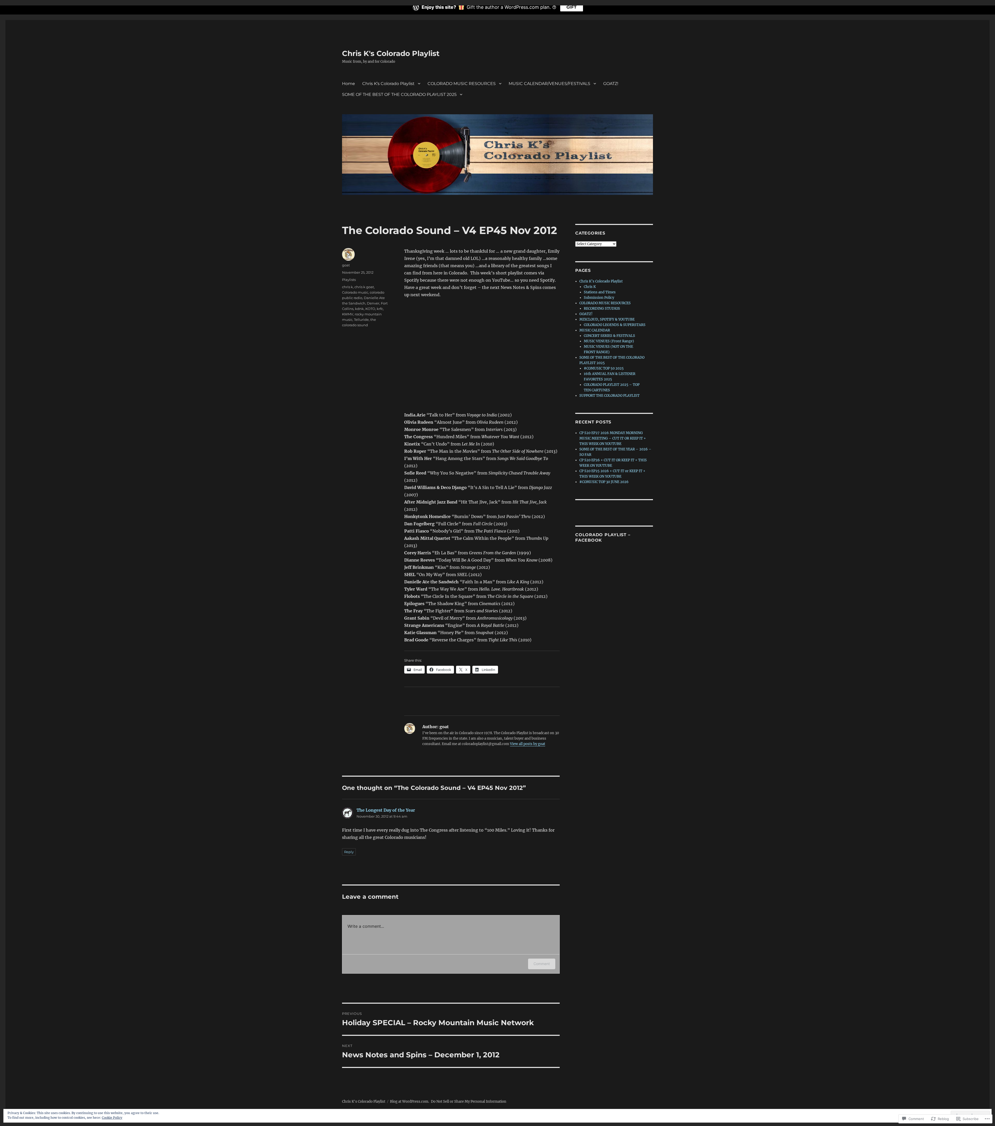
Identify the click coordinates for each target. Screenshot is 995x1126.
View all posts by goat (527, 744)
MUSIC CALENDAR (594, 330)
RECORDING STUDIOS (602, 308)
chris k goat (364, 287)
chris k (347, 287)
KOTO (370, 309)
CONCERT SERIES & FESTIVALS (609, 336)
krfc (380, 309)
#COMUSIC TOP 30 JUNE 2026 (604, 482)
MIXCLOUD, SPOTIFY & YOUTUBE (607, 319)
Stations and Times (600, 292)
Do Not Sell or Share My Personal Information (468, 1101)
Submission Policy (599, 297)
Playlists (349, 280)
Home (348, 83)
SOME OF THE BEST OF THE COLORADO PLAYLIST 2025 (399, 94)
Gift (571, 7)
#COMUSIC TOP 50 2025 (604, 368)
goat (346, 265)
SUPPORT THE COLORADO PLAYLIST (609, 395)
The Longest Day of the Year (386, 810)
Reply (349, 852)
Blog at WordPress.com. (409, 1101)
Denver (373, 303)
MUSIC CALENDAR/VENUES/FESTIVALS (549, 83)
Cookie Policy (112, 1118)
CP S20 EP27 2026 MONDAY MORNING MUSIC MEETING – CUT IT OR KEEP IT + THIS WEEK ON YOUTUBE (612, 438)
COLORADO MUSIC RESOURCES (462, 83)
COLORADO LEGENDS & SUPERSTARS (614, 325)
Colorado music (355, 292)
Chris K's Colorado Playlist (390, 53)
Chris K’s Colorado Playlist (388, 83)
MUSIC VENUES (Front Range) (609, 341)
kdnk (359, 309)
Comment (542, 963)
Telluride (361, 319)
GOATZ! (610, 83)
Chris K (590, 287)
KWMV (347, 314)
